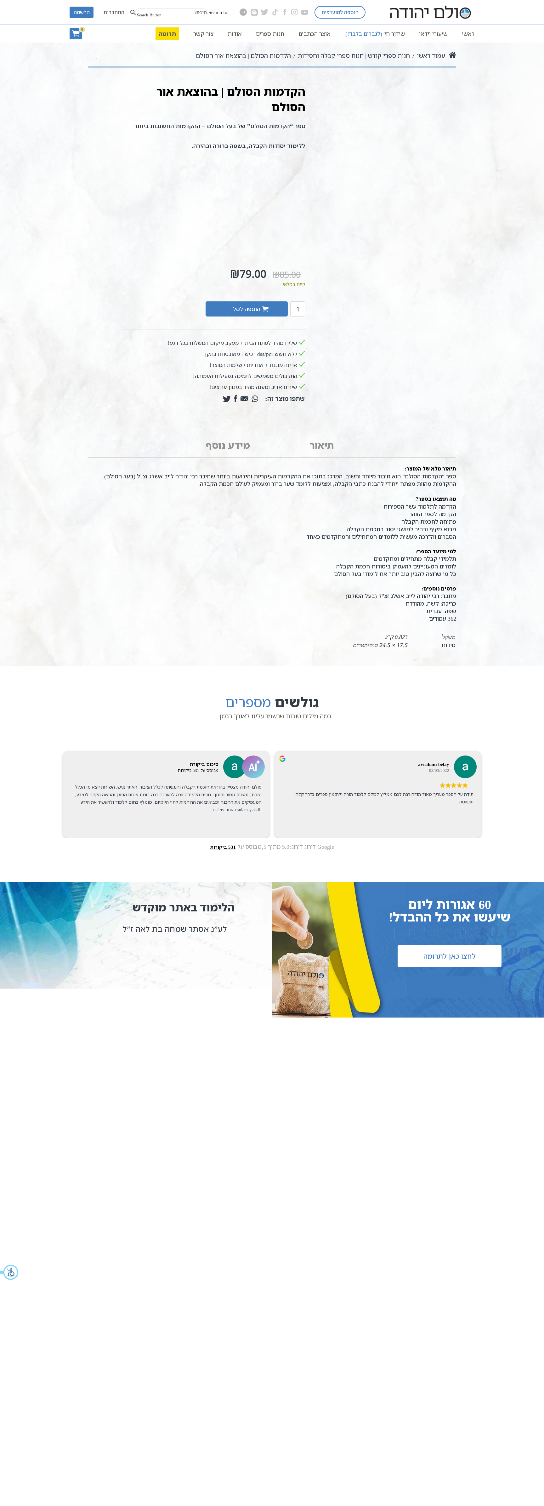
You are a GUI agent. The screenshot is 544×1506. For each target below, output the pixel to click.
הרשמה (82, 12)
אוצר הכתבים (314, 33)
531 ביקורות (223, 847)
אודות (235, 33)
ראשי (468, 33)
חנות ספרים (270, 33)
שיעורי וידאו (433, 33)
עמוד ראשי (431, 55)
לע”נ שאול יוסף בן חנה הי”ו (143, 928)
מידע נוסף (228, 445)
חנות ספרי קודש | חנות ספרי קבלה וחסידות (354, 55)
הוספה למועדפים (340, 12)
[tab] (321, 445)
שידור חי (375, 33)
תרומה (167, 33)
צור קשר (203, 33)
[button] (9, 1272)
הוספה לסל (246, 309)
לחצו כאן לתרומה (449, 956)
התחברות (114, 12)
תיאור (321, 445)
